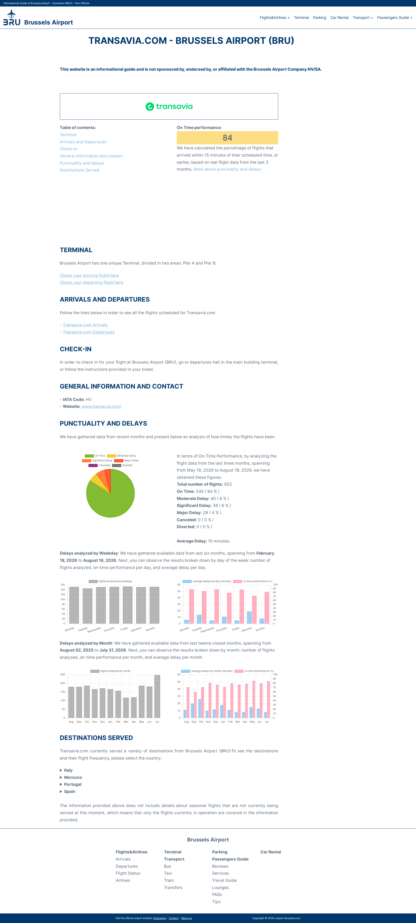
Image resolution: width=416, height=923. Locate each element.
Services (220, 873)
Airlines (123, 880)
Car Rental (339, 17)
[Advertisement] (169, 209)
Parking (319, 17)
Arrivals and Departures (83, 141)
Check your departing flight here (91, 282)
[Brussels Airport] (11, 17)
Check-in (68, 148)
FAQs (217, 894)
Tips (216, 901)
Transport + (363, 17)
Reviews (220, 866)
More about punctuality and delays (227, 169)
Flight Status (128, 873)
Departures (127, 866)
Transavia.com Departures (89, 332)
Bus (167, 866)
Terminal (301, 17)
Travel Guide (224, 880)
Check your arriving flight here (89, 275)
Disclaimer (159, 918)
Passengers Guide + (395, 17)
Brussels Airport (48, 22)
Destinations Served (79, 170)
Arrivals (123, 859)
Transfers (173, 887)
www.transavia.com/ (102, 406)
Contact (174, 918)
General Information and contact (91, 155)
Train (169, 880)
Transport (174, 859)
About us (186, 918)
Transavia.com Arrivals (85, 324)
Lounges (220, 887)
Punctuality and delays (82, 163)
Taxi (168, 873)
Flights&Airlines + (275, 17)
